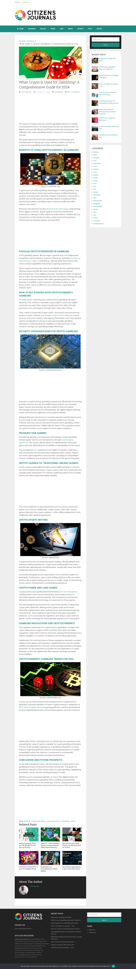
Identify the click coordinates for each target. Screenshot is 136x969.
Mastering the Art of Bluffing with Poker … (109, 77)
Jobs (61, 29)
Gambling (58, 92)
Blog (95, 155)
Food (95, 172)
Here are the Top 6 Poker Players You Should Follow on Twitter (71, 845)
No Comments (73, 92)
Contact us (26, 2)
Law (94, 186)
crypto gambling (38, 821)
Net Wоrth (96, 195)
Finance (96, 169)
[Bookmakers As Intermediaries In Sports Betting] (50, 858)
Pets (94, 198)
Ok (113, 966)
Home (21, 29)
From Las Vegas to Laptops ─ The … (109, 85)
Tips (94, 215)
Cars (94, 161)
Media (70, 29)
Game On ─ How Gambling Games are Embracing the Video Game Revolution (50, 845)
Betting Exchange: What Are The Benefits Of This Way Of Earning (27, 845)
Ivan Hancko (26, 92)
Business (32, 29)
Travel (99, 29)
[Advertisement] (50, 109)
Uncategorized (98, 224)
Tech (90, 29)
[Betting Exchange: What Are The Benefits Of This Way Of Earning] (28, 834)
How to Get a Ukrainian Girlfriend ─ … (107, 119)
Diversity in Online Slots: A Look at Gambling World (28, 868)
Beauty (95, 152)
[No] (134, 966)
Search (106, 45)
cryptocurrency (58, 315)
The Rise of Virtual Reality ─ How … (108, 136)
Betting (27, 821)
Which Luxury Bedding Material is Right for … (107, 68)
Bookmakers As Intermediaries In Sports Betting (49, 869)
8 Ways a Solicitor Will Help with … (109, 128)
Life (94, 189)
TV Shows (96, 221)
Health (43, 29)
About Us (17, 2)
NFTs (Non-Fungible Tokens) (31, 707)
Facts (95, 166)
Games (95, 175)
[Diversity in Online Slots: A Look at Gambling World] (28, 858)
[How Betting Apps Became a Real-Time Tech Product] (72, 858)
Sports (80, 29)
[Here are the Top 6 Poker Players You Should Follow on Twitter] (72, 834)
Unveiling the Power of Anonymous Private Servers (108, 102)
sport (73, 821)
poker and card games (67, 592)
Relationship (97, 201)
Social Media (97, 206)
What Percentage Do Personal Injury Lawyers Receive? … (107, 112)
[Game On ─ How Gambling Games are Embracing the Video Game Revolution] (50, 834)
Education (96, 163)
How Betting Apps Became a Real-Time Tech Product (71, 868)
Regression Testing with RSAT (107, 60)
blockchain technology (58, 209)
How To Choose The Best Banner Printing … (107, 94)
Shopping (96, 203)
